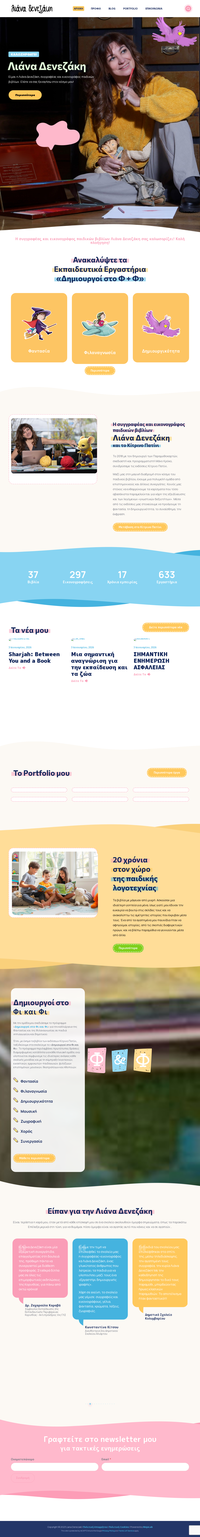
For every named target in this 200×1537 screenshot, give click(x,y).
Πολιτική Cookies (119, 1526)
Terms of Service (126, 1531)
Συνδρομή (23, 1478)
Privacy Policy (108, 1531)
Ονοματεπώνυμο (22, 1459)
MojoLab (148, 1526)
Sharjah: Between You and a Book (34, 657)
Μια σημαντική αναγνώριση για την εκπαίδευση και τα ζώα (99, 664)
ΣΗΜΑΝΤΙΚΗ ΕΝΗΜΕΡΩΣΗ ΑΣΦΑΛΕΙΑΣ (151, 660)
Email (106, 1459)
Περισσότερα (25, 95)
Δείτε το (15, 668)
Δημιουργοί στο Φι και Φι (31, 1026)
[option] (37, 655)
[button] (100, 370)
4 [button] (92, 1404)
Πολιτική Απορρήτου (95, 1526)
